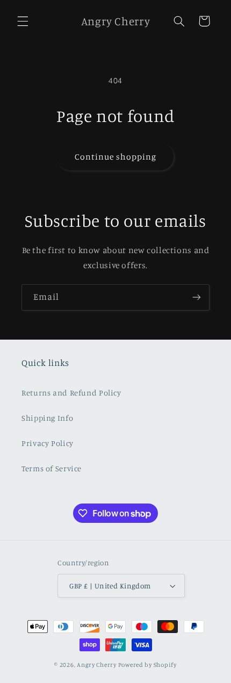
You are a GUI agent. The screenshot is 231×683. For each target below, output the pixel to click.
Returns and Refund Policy (71, 392)
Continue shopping (116, 157)
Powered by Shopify (147, 664)
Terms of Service (51, 468)
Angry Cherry (97, 664)
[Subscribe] (196, 297)
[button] (22, 21)
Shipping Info (47, 417)
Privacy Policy (47, 443)
